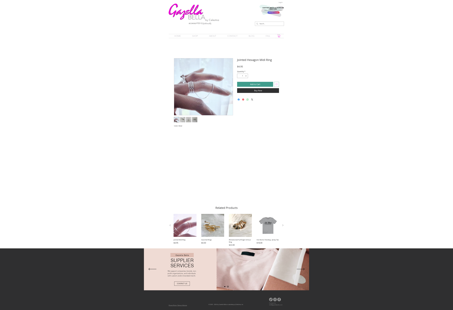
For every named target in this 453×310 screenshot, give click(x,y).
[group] (226, 226)
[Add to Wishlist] (276, 84)
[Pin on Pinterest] (243, 100)
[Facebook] (279, 296)
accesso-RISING (196, 23)
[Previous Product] (170, 222)
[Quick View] (185, 222)
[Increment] (246, 76)
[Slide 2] (228, 283)
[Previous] (152, 266)
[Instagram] (275, 296)
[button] (279, 35)
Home (176, 50)
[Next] (301, 266)
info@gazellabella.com (275, 301)
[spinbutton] (242, 76)
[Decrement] (238, 76)
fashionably (207, 23)
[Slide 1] (225, 283)
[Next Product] (282, 222)
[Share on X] (252, 100)
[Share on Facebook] (238, 100)
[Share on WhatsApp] (247, 100)
